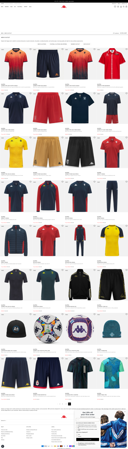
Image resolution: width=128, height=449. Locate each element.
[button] (2, 446)
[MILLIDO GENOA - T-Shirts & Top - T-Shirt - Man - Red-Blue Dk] (68, 215)
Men (2, 33)
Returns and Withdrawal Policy (7, 431)
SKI (15, 6)
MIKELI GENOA (11, 262)
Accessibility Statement (55, 439)
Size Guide (3, 435)
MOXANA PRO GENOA (74, 262)
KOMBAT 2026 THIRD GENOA (7, 130)
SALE (30, 6)
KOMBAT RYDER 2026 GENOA (43, 86)
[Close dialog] (125, 412)
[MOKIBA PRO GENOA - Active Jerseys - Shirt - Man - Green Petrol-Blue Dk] (100, 259)
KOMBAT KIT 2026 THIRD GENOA (109, 130)
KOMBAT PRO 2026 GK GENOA (12, 174)
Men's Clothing (42, 44)
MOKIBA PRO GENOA (105, 262)
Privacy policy (54, 431)
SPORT (25, 6)
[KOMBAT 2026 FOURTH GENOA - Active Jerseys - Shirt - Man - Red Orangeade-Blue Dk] (66, 83)
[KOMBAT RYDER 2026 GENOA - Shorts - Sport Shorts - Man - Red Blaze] (34, 127)
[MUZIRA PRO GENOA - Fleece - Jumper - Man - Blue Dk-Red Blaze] (34, 215)
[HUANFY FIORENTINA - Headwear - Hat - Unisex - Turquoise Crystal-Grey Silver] (98, 348)
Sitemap (2, 439)
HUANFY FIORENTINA (106, 351)
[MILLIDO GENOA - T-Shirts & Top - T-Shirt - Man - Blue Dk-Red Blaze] (66, 215)
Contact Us (28, 431)
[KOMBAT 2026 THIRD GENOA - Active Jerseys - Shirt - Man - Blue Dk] (2, 127)
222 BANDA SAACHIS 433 (75, 306)
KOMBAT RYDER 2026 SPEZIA (42, 174)
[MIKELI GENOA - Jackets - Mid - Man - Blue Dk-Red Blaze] (2, 259)
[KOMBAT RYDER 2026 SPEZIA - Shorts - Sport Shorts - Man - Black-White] (38, 171)
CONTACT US (124, 3)
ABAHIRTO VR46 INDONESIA (110, 86)
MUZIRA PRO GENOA (44, 218)
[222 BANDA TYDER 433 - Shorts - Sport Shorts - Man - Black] (98, 304)
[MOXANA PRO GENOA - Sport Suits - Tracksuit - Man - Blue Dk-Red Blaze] (66, 259)
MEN (2, 6)
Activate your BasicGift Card (31, 429)
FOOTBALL (19, 6)
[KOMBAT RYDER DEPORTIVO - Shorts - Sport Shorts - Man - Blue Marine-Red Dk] (34, 392)
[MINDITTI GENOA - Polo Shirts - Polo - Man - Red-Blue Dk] (98, 171)
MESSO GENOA (106, 218)
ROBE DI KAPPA (18, 3)
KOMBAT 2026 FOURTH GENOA (75, 86)
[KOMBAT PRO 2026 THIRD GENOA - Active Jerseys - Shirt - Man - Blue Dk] (66, 127)
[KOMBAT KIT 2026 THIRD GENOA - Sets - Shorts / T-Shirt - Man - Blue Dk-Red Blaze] (98, 127)
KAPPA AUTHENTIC (9, 3)
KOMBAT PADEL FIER (108, 395)
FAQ (2, 437)
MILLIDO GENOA (73, 218)
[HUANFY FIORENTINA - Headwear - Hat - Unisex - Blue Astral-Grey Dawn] (100, 348)
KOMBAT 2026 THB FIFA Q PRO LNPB (44, 351)
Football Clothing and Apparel (58, 44)
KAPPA (2, 3)
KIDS (11, 6)
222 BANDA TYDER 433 (107, 306)
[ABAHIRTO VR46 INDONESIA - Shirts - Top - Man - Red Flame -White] (98, 83)
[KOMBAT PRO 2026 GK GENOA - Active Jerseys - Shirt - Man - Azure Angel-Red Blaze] (4, 304)
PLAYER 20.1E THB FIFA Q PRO (78, 351)
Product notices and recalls (56, 441)
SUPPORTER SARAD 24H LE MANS (13, 351)
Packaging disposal (30, 433)
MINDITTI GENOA (106, 174)
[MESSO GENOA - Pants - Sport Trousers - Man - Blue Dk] (98, 215)
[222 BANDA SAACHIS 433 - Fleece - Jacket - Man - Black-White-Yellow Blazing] (66, 304)
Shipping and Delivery (5, 433)
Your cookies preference (56, 429)
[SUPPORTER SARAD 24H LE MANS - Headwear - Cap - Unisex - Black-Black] (2, 348)
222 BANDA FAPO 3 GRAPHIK (77, 395)
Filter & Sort (123, 33)
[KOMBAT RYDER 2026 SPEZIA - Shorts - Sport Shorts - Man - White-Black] (36, 171)
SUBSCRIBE (87, 439)
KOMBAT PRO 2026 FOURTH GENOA (15, 86)
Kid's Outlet (87, 44)
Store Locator (28, 435)
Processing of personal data (56, 435)
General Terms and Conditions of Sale (58, 437)
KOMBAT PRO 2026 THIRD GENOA (73, 130)
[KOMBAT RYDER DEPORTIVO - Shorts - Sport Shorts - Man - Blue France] (36, 392)
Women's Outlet (75, 44)
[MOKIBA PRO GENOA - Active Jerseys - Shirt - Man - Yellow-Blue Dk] (98, 259)
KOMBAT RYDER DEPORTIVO (44, 395)
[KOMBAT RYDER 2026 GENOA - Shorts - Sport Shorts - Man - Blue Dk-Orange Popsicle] (34, 83)
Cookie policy (54, 433)
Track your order (4, 429)
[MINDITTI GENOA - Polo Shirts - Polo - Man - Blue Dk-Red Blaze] (100, 171)
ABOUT (119, 3)
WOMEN (7, 6)
